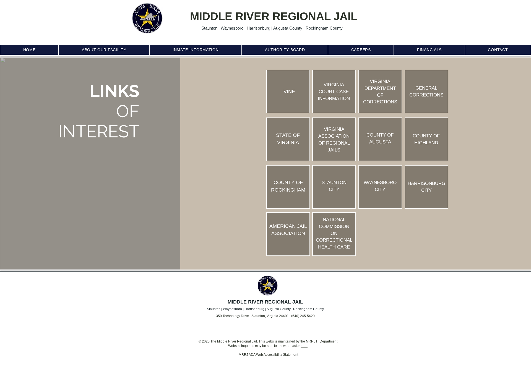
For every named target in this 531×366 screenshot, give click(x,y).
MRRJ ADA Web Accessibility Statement (268, 355)
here (304, 346)
